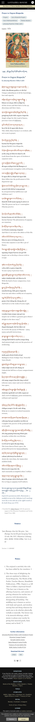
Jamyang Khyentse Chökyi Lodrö (12, 24)
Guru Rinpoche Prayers (18, 17)
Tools (17, 689)
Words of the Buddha (9, 684)
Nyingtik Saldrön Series (17, 640)
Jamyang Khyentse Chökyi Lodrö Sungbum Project (17, 635)
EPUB (14, 655)
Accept (23, 719)
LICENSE (17, 708)
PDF (21, 655)
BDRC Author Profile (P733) (17, 647)
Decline (11, 719)
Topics (21, 686)
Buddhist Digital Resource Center (18, 695)
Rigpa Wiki (11, 694)
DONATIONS (17, 671)
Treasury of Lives (25, 696)
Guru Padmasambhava (10, 20)
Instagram (24, 702)
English (4, 29)
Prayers (5, 17)
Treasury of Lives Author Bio (17, 645)
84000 (5, 694)
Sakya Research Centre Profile (17, 642)
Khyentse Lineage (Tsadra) (17, 637)
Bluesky (10, 702)
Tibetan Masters (26, 20)
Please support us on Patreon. (22, 678)
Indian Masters (21, 684)
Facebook (17, 702)
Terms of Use (13, 705)
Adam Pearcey (15, 509)
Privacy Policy (22, 705)
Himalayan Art (20, 694)
